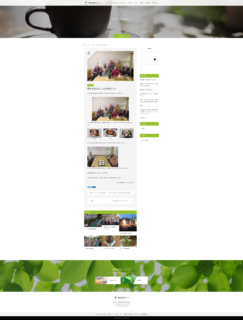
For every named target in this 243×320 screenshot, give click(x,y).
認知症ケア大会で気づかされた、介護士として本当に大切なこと (149, 84)
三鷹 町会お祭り (90, 248)
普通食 (129, 192)
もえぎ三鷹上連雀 (103, 192)
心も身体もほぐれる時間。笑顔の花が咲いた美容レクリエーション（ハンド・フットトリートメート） (149, 111)
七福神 (122, 192)
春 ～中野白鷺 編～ (125, 248)
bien (93, 192)
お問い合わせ (155, 2)
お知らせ (130, 2)
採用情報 (148, 2)
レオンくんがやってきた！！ (109, 248)
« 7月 (141, 70)
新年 (127, 192)
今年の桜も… (143, 117)
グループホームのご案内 (112, 2)
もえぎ (90, 85)
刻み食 (124, 192)
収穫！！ (142, 105)
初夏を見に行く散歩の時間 (146, 89)
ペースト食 (118, 192)
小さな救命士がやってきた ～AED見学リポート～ (149, 94)
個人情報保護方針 (143, 314)
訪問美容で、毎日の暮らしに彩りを (148, 79)
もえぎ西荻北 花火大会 (126, 233)
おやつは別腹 (114, 192)
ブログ (135, 2)
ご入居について (122, 2)
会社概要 (141, 2)
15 (154, 59)
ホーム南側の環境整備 (91, 228)
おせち (110, 192)
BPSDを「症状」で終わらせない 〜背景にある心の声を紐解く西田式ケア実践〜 (149, 100)
